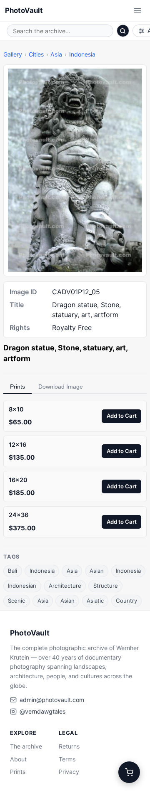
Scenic (16, 600)
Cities (36, 54)
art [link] (121, 347)
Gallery (12, 54)
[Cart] (129, 772)
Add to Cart (122, 415)
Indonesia (82, 54)
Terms (67, 759)
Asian (97, 570)
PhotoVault (24, 10)
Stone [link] (69, 347)
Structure (105, 585)
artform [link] (16, 358)
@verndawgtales (42, 711)
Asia (56, 54)
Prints (17, 386)
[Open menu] (137, 10)
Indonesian (22, 585)
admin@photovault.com (52, 699)
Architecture (65, 585)
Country (126, 600)
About (18, 759)
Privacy (69, 771)
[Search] (123, 31)
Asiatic (95, 600)
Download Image (60, 386)
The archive (26, 746)
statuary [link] (97, 347)
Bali (12, 570)
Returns (69, 746)
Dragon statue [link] (29, 347)
